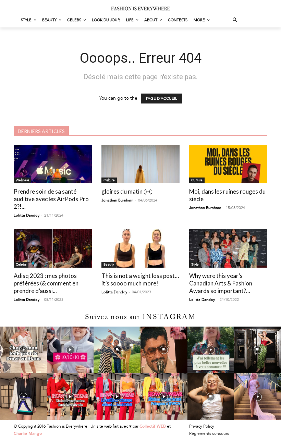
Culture (109, 180)
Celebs (21, 264)
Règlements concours (209, 433)
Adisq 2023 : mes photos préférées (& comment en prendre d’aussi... (46, 283)
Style (195, 264)
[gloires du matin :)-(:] (140, 164)
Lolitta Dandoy (26, 215)
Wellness (22, 180)
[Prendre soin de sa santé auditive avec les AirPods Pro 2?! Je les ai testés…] (53, 164)
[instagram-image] (23, 350)
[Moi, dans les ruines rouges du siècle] (228, 164)
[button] (235, 20)
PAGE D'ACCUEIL (161, 98)
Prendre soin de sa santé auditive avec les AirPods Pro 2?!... (51, 199)
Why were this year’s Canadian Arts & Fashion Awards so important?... (220, 283)
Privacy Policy (201, 426)
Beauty (108, 264)
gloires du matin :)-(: (126, 191)
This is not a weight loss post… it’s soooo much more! (140, 279)
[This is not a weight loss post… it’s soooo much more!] (140, 248)
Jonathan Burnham (117, 200)
